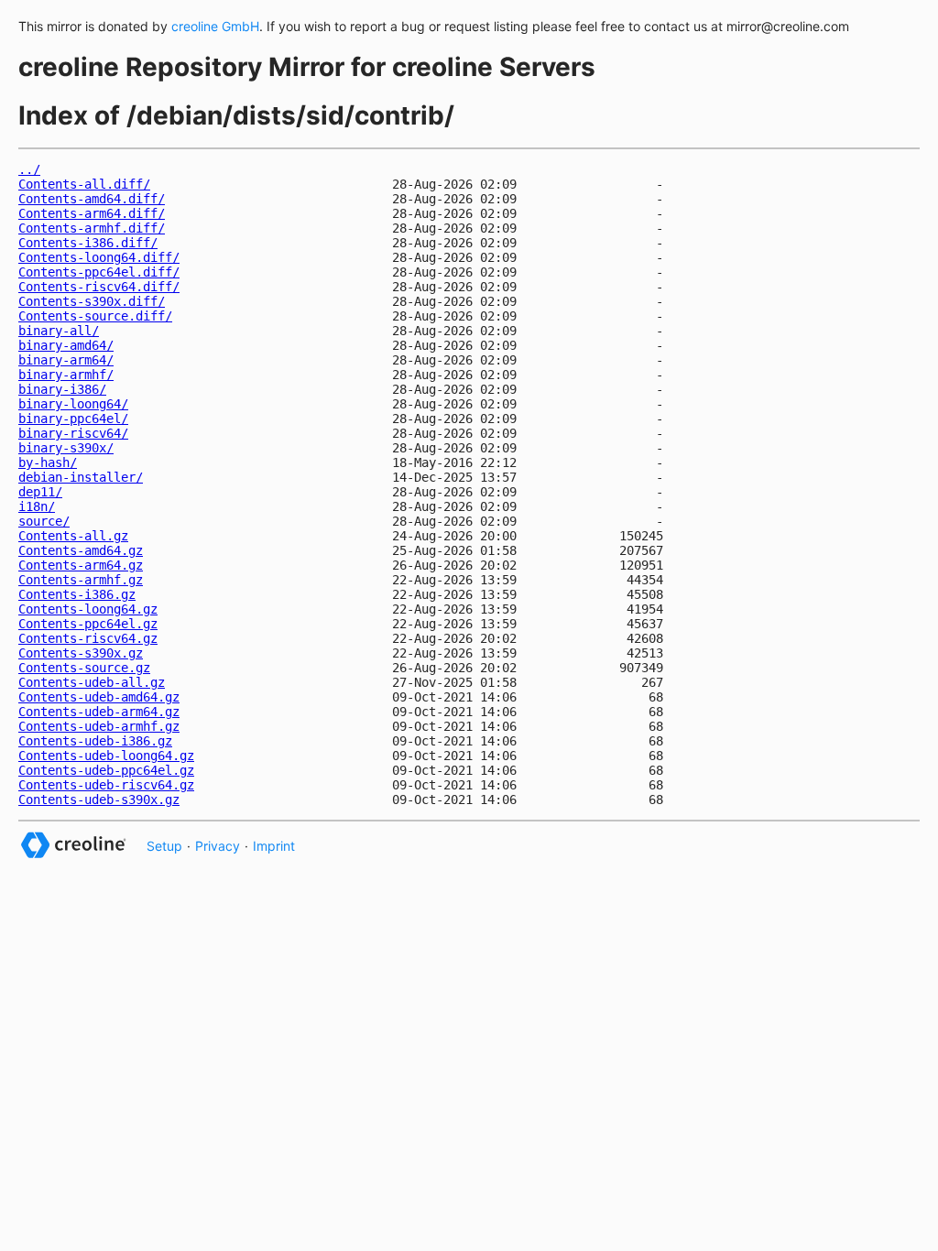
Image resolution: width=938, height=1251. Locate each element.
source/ (44, 521)
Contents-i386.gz (77, 594)
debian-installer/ (80, 477)
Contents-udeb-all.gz (91, 682)
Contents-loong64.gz (88, 609)
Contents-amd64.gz (80, 550)
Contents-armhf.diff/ (91, 228)
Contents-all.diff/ (84, 184)
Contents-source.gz (84, 667)
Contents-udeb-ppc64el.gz (106, 770)
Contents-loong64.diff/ (99, 257)
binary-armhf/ (66, 374)
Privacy (217, 846)
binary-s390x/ (66, 448)
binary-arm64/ (66, 360)
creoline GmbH (215, 26)
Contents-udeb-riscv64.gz (106, 785)
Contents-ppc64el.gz (88, 623)
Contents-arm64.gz (80, 565)
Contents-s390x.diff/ (91, 301)
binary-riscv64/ (73, 433)
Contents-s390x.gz (80, 653)
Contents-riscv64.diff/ (99, 286)
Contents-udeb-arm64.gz (99, 711)
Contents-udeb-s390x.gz (99, 799)
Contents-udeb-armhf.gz (99, 726)
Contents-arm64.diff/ (91, 213)
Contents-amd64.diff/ (91, 198)
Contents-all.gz (73, 535)
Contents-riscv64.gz (88, 638)
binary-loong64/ (73, 404)
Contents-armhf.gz (80, 579)
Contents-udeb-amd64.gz (99, 697)
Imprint (274, 846)
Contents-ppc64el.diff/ (99, 272)
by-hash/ (47, 462)
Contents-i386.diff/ (88, 242)
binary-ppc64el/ (73, 418)
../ (29, 169)
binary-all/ (58, 330)
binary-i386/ (62, 389)
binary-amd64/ (66, 345)
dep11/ (40, 491)
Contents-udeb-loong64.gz (106, 755)
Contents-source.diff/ (95, 316)
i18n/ (36, 506)
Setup (164, 846)
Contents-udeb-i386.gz (95, 741)
